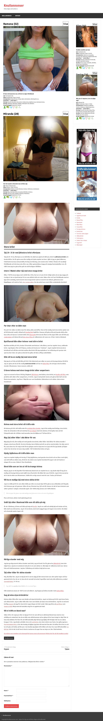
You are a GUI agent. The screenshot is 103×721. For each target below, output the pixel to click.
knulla (35, 506)
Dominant (79, 222)
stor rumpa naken (28, 282)
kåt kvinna (35, 374)
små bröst (35, 622)
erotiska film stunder (33, 428)
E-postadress (8, 695)
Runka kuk (79, 231)
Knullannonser (14, 5)
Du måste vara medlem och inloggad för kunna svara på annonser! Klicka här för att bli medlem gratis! (36, 633)
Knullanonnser (6, 16)
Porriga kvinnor (81, 229)
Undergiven (80, 238)
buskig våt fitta (60, 374)
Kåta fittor (79, 224)
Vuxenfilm (79, 227)
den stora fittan (28, 337)
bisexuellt (32, 334)
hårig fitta (46, 363)
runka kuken (8, 337)
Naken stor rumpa (82, 240)
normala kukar (8, 581)
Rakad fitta (80, 220)
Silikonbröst (80, 236)
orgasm (11, 604)
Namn (6, 690)
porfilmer (59, 604)
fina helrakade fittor (10, 624)
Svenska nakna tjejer (82, 233)
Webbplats (7, 701)
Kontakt (17, 16)
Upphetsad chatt (81, 215)
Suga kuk (79, 242)
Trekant (79, 213)
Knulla (78, 218)
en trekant (33, 431)
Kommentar (8, 666)
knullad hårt (29, 332)
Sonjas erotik (8, 606)
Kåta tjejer (79, 245)
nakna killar (60, 590)
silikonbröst (57, 563)
